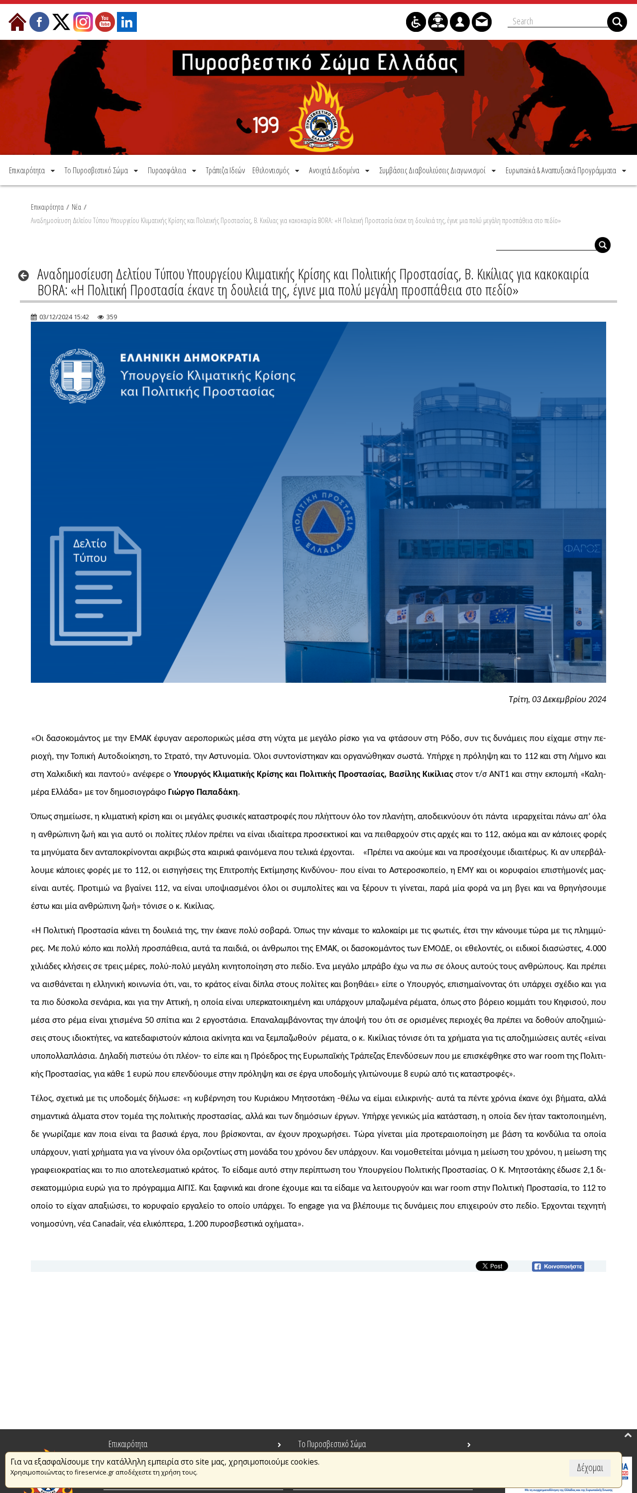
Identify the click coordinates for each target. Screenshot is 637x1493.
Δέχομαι (590, 1467)
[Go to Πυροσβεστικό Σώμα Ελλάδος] (318, 97)
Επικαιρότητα (47, 207)
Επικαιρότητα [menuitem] (127, 1444)
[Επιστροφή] (26, 275)
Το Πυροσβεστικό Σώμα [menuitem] (332, 1444)
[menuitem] (33, 170)
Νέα (76, 207)
